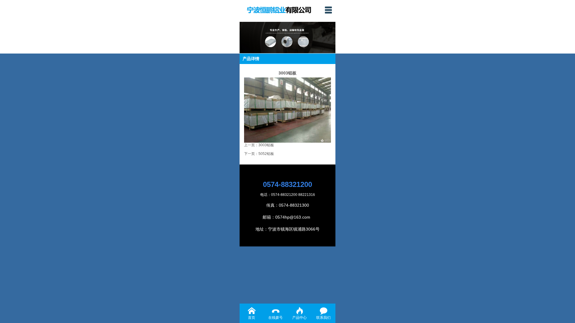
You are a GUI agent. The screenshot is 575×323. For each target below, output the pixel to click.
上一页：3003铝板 (259, 145)
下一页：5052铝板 (259, 154)
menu (328, 9)
